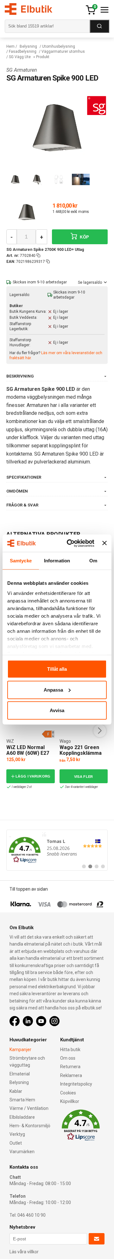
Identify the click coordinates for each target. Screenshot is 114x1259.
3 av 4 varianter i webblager (81, 787)
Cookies (68, 1092)
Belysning (28, 46)
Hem (10, 46)
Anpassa (53, 689)
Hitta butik (70, 1049)
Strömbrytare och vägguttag (27, 1062)
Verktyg (17, 1134)
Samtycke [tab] (21, 560)
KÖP (84, 237)
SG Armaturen (21, 70)
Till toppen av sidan (29, 889)
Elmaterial (20, 1073)
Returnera (70, 1066)
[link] (57, 850)
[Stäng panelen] (104, 543)
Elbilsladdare (22, 1117)
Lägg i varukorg (33, 776)
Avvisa (57, 710)
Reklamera (71, 1075)
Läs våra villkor (24, 1251)
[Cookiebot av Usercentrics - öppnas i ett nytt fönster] (70, 543)
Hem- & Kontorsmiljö (30, 1125)
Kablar (16, 1091)
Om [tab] (93, 560)
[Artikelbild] (26, 212)
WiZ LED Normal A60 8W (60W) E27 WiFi (27, 752)
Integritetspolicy (76, 1083)
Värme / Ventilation (29, 1108)
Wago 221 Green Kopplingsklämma (81, 750)
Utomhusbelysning (58, 46)
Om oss (67, 1058)
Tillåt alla (57, 669)
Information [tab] (57, 560)
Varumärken (22, 1151)
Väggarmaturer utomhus (63, 51)
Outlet (16, 1143)
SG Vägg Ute (20, 57)
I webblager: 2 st (22, 787)
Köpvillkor (69, 1101)
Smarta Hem (22, 1099)
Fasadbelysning (22, 51)
